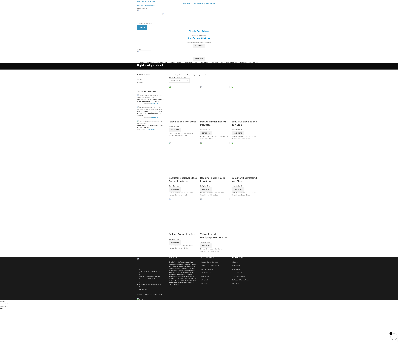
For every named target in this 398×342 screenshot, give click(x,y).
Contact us (236, 283)
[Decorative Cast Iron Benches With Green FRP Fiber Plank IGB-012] (151, 96)
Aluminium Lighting (207, 269)
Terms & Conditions (238, 273)
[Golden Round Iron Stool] (183, 213)
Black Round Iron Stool (182, 121)
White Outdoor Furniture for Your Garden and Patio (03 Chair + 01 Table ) (149, 113)
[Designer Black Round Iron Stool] (214, 156)
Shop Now (199, 46)
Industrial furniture (207, 273)
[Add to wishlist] (182, 117)
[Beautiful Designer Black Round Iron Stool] (183, 156)
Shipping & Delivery (238, 276)
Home (171, 75)
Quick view (177, 117)
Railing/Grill (204, 280)
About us (235, 262)
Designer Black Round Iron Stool (213, 179)
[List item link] (151, 281)
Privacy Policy (236, 269)
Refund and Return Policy (240, 280)
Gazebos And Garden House (210, 265)
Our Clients (236, 265)
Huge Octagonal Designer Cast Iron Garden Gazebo (150, 126)
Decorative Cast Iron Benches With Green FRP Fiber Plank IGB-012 (150, 100)
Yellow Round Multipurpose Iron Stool (213, 236)
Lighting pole (205, 276)
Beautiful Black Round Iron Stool (213, 123)
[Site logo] (150, 15)
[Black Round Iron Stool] (183, 100)
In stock (140, 83)
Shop (176, 75)
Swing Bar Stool (174, 126)
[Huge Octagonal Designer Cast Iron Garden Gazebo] (151, 122)
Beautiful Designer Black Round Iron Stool (183, 179)
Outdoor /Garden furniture (209, 262)
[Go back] (134, 66)
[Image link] (146, 262)
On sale (139, 79)
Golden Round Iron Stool (183, 234)
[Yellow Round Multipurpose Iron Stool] (214, 213)
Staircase (204, 283)
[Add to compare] (171, 117)
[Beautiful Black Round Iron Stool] (214, 100)
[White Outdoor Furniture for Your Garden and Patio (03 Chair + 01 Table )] (151, 108)
